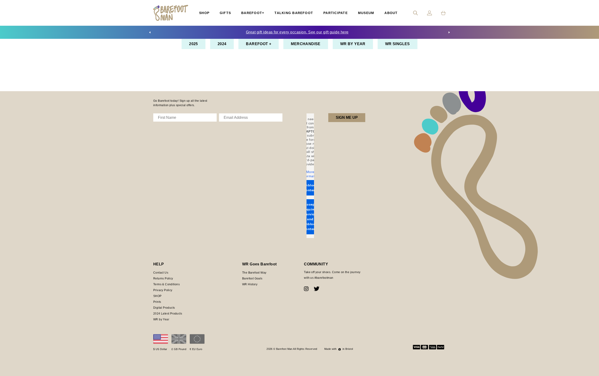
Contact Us (160, 272)
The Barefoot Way (254, 272)
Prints (157, 302)
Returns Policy (163, 278)
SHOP (157, 296)
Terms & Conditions (166, 284)
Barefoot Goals (252, 278)
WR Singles (397, 44)
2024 (222, 44)
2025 (193, 44)
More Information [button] (310, 174)
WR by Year (352, 44)
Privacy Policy (162, 290)
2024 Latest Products (167, 313)
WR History (249, 284)
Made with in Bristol (338, 348)
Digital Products (164, 307)
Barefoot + (258, 44)
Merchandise (305, 44)
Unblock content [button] (310, 187)
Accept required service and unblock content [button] (310, 216)
